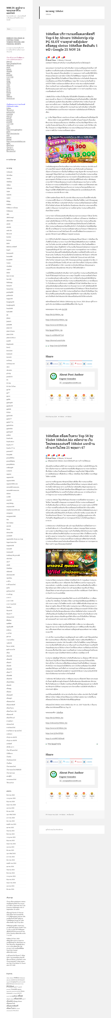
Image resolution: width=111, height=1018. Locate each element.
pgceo (8, 396)
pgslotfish (10, 428)
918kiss (9, 108)
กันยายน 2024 (11, 870)
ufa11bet (9, 558)
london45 (9, 354)
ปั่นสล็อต (9, 607)
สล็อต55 (9, 662)
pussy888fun (10, 458)
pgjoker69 (10, 406)
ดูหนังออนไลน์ (11, 112)
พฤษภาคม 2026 (11, 805)
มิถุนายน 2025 (11, 840)
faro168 (9, 279)
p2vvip (9, 373)
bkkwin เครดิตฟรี (12, 247)
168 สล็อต (9, 175)
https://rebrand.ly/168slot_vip (56, 320)
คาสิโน (9, 581)
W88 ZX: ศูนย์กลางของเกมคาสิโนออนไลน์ (16, 10)
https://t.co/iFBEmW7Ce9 (55, 335)
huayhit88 (10, 308)
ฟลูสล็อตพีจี (10, 627)
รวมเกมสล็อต (10, 640)
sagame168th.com (12, 484)
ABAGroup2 (10, 217)
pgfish (8, 399)
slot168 (9, 526)
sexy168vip (10, 503)
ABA (8, 214)
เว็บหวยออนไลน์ (11, 766)
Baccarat (9, 234)
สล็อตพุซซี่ (9, 695)
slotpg (8, 81)
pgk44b (9, 409)
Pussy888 (9, 454)
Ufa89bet (9, 568)
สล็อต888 (9, 71)
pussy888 (9, 75)
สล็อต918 (9, 679)
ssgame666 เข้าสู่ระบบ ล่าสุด (15, 539)
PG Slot (9, 383)
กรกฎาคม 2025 (11, 837)
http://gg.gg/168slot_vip (54, 330)
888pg (8, 201)
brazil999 (9, 260)
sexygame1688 (11, 516)
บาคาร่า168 (10, 77)
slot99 (8, 67)
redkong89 (10, 467)
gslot (8, 126)
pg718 (8, 390)
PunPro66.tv (10, 441)
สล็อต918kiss (10, 682)
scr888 (9, 497)
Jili (7, 315)
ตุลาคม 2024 (10, 866)
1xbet (8, 85)
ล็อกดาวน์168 (10, 646)
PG (7, 380)
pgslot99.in (10, 425)
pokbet (9, 435)
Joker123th (14, 984)
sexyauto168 (10, 506)
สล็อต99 (9, 685)
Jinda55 (9, 321)
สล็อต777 (9, 672)
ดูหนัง (8, 135)
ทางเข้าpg (9, 594)
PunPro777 (10, 445)
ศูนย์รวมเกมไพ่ (11, 649)
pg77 (8, 393)
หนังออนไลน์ (10, 724)
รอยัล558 (9, 643)
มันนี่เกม (9, 630)
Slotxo (8, 529)
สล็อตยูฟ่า (9, 698)
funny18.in (10, 289)
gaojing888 (10, 292)
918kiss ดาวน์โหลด (12, 208)
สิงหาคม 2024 (11, 873)
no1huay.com (11, 364)
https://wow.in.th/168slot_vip (56, 325)
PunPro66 (10, 438)
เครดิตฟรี (9, 744)
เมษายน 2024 (10, 886)
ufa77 (8, 562)
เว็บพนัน (9, 757)
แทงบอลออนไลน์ (11, 779)
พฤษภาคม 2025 (11, 844)
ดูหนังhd (9, 139)
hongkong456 (11, 305)
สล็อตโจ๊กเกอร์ (11, 718)
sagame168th (11, 480)
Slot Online (10, 523)
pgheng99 (10, 403)
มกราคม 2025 (11, 857)
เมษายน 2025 (10, 847)
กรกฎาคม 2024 (11, 876)
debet (8, 273)
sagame (9, 474)
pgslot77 (9, 419)
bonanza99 (10, 253)
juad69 (9, 341)
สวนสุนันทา (10, 721)
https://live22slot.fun (13, 133)
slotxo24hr (10, 532)
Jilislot (8, 318)
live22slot (9, 351)
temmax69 (10, 552)
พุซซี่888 (9, 623)
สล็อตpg (9, 688)
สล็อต (8, 653)
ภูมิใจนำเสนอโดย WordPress (54, 829)
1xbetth (9, 195)
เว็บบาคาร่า (10, 147)
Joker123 (9, 328)
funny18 (9, 286)
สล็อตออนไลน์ (11, 701)
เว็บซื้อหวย (10, 753)
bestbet (9, 237)
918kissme (10, 211)
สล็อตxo (9, 692)
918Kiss (9, 204)
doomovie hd (11, 98)
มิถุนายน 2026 (11, 801)
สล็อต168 (9, 656)
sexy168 (9, 500)
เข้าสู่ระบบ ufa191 (12, 737)
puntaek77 (10, 451)
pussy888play (11, 461)
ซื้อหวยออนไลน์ (11, 151)
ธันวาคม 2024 (11, 860)
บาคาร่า (9, 597)
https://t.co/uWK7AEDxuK (55, 738)
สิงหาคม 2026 (11, 795)
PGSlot (9, 412)
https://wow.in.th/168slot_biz (56, 728)
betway (9, 240)
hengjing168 (10, 302)
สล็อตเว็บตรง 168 (11, 711)
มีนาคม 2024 (10, 889)
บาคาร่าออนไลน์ (11, 604)
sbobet (9, 493)
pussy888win (11, 464)
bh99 (8, 243)
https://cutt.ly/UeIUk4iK (58, 346)
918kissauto (22, 978)
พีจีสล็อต (9, 620)
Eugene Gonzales (67, 378)
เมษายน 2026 (10, 808)
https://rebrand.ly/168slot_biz (56, 723)
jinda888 (9, 325)
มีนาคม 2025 (10, 850)
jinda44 (9, 69)
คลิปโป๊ (9, 83)
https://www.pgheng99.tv (14, 130)
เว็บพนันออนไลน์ (11, 760)
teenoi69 (9, 549)
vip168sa (9, 578)
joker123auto (11, 331)
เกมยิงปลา (9, 734)
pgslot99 (20, 987)
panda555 (10, 377)
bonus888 (9, 256)
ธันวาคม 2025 (11, 821)
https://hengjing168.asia (14, 63)
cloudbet (9, 266)
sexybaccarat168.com (13, 510)
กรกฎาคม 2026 (11, 798)
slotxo (8, 79)
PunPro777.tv (11, 448)
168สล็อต (9, 182)
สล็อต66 (9, 666)
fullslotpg (9, 282)
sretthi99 (9, 536)
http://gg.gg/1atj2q (54, 744)
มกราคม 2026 (11, 818)
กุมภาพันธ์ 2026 (11, 814)
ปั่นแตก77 (9, 614)
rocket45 (9, 471)
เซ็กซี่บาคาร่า (10, 747)
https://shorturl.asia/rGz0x (55, 340)
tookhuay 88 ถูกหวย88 (13, 555)
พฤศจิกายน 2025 (11, 824)
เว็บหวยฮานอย (11, 773)
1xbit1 (8, 198)
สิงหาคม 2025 (11, 834)
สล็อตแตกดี (10, 714)
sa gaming (10, 114)
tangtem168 (10, 545)
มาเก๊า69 (9, 633)
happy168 (10, 299)
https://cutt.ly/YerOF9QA (54, 733)
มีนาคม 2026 (10, 811)
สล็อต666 (9, 669)
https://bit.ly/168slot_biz (54, 718)
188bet (9, 185)
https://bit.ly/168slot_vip (54, 314)
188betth (9, 96)
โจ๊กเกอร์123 (10, 110)
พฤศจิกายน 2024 (11, 863)
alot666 (9, 227)
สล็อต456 (9, 659)
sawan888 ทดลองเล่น (13, 487)
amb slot (9, 230)
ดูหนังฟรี (9, 118)
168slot (9, 178)
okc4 (8, 367)
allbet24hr (10, 221)
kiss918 (9, 93)
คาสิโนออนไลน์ (11, 584)
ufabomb (9, 571)
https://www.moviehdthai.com (16, 141)
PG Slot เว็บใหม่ (11, 386)
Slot (8, 519)
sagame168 (10, 477)
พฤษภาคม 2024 (11, 883)
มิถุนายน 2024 (11, 879)
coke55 (9, 269)
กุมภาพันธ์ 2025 (11, 853)
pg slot (9, 89)
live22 (8, 347)
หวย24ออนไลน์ (11, 727)
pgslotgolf (10, 432)
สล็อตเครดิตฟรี (11, 705)
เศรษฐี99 (9, 776)
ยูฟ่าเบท (9, 636)
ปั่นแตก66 (9, 610)
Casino (9, 263)
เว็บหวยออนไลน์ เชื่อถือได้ (14, 770)
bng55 (8, 250)
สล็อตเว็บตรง (10, 65)
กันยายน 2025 (11, 831)
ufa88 (8, 565)
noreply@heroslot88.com (72, 383)
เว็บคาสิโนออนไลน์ (12, 750)
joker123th (10, 334)
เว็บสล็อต (9, 763)
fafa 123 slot (10, 276)
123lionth (9, 172)
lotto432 (9, 357)
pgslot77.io (10, 422)
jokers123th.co (11, 338)
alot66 (8, 224)
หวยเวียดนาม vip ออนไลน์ (14, 731)
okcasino (9, 370)
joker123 (9, 61)
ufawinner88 (11, 575)
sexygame (10, 513)
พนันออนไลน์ (10, 617)
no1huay (9, 360)
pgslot (8, 73)
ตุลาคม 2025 (10, 827)
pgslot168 (9, 416)
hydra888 (9, 312)
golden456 (10, 295)
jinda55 (19, 982)
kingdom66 (10, 344)
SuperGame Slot (11, 542)
